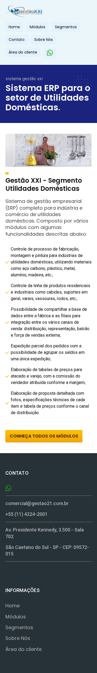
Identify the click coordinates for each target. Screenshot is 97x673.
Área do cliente (23, 52)
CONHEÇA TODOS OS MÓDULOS (44, 436)
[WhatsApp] (50, 53)
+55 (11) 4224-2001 (26, 514)
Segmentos (66, 27)
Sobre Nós (43, 39)
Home (14, 27)
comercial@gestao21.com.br (37, 503)
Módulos (37, 27)
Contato (17, 39)
